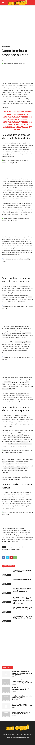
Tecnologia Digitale (6, 46)
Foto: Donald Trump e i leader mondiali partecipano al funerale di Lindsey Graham (22, 673)
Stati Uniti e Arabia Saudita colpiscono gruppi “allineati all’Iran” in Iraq (22, 705)
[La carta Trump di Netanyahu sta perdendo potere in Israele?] (6, 714)
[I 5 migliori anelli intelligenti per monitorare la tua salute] (6, 690)
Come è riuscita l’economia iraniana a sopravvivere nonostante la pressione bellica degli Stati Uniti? (22, 681)
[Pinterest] (11, 557)
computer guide (10, 547)
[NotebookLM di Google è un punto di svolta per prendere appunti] (6, 610)
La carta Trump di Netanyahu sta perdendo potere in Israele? (21, 713)
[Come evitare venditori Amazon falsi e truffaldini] (6, 572)
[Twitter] (7, 557)
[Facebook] (3, 557)
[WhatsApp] (15, 557)
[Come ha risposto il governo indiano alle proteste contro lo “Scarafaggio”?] (6, 698)
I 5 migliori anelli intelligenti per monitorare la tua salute (21, 688)
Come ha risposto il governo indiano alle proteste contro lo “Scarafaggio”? (22, 697)
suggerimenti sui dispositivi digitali (10, 549)
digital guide (19, 547)
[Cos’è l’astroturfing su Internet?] (6, 581)
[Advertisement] (17, 25)
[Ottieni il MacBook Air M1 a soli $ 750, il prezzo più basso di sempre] (6, 619)
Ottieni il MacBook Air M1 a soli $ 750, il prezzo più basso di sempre (22, 617)
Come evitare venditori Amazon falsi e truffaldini (22, 570)
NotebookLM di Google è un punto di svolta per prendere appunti (22, 608)
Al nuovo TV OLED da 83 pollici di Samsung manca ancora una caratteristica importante (22, 590)
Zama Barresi (6, 60)
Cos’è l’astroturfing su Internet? (22, 579)
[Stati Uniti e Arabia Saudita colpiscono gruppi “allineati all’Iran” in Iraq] (6, 706)
